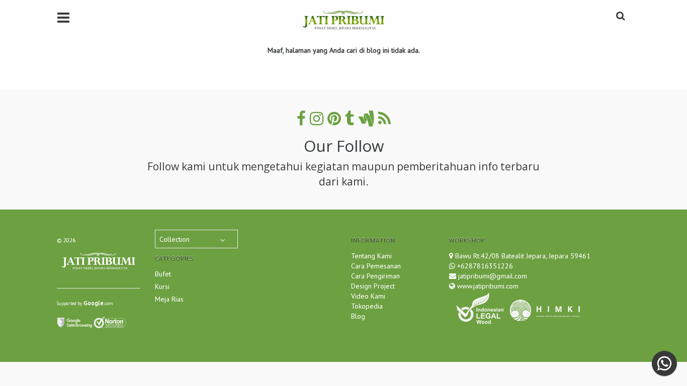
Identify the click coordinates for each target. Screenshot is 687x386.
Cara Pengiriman (375, 275)
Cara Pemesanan (376, 265)
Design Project (373, 286)
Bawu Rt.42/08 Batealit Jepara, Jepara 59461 (522, 255)
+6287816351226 (485, 265)
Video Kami (368, 296)
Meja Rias (169, 299)
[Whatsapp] (664, 363)
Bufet (163, 273)
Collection (174, 239)
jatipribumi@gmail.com (491, 275)
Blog (358, 316)
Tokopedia (367, 306)
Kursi (162, 286)
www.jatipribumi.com (487, 286)
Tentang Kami (371, 255)
